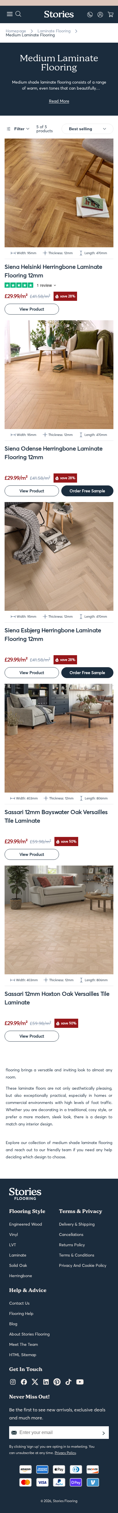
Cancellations (71, 1234)
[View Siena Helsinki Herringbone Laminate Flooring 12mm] (59, 193)
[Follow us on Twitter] (35, 1382)
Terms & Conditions (76, 1255)
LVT (12, 1244)
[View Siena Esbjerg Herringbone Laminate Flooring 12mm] (59, 556)
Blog (13, 1323)
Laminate (17, 1255)
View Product (31, 309)
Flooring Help (21, 1313)
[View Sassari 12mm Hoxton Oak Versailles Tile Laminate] (59, 920)
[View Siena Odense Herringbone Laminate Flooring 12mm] (59, 374)
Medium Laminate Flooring (30, 34)
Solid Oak (18, 1265)
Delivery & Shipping (77, 1224)
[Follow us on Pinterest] (57, 1382)
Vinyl (13, 1234)
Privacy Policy (65, 1453)
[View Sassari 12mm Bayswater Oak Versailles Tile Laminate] (59, 738)
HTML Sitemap (22, 1354)
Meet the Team (23, 1344)
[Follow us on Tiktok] (68, 1382)
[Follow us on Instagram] (13, 1382)
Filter (19, 129)
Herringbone (20, 1275)
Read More (59, 101)
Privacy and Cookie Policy (82, 1265)
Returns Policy (72, 1244)
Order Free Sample (87, 490)
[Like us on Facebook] (24, 1382)
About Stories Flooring (29, 1334)
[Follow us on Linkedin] (46, 1382)
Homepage (16, 30)
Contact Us (19, 1303)
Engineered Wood (25, 1224)
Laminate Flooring (54, 30)
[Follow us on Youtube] (80, 1382)
